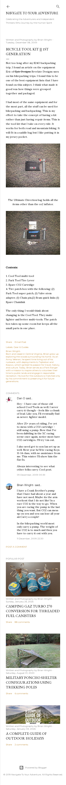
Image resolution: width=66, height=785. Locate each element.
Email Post (20, 342)
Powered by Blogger (36, 767)
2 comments (21, 744)
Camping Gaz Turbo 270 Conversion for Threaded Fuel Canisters (33, 611)
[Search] (58, 5)
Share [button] (9, 342)
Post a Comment (16, 546)
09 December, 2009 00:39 (31, 474)
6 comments (21, 693)
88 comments (22, 622)
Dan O (21, 398)
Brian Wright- (25, 485)
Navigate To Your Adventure (32, 13)
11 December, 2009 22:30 (30, 538)
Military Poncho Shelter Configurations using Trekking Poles (31, 682)
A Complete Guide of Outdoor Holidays (26, 736)
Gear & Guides (21, 347)
